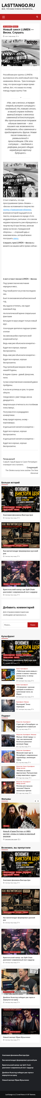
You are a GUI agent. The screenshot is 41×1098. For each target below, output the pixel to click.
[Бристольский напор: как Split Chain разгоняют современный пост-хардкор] (20, 574)
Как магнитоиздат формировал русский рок (19, 1060)
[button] (3, 17)
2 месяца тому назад (11, 518)
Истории (18, 507)
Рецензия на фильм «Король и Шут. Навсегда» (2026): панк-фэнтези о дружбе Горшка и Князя (18, 833)
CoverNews (20, 1094)
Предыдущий (20, 462)
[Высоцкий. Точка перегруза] (8, 706)
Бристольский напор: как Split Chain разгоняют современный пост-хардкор (17, 1066)
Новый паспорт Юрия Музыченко (16, 1037)
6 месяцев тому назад (11, 839)
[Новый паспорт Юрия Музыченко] (20, 1021)
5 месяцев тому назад (24, 680)
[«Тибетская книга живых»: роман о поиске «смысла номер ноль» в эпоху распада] (8, 675)
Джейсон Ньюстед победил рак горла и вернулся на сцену (17, 1073)
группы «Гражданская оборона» (17, 209)
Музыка (15, 26)
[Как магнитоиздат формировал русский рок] (20, 535)
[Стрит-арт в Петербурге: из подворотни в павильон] (8, 726)
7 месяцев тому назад (24, 709)
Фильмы (33, 734)
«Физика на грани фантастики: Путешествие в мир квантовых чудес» (26, 773)
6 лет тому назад (10, 36)
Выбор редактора (9, 507)
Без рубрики (7, 26)
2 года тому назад (23, 778)
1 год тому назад (22, 729)
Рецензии (6, 826)
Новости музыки (15, 584)
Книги (18, 668)
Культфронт (27, 507)
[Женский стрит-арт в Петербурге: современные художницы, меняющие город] (8, 756)
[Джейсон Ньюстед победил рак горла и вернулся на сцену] (20, 982)
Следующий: (21, 470)
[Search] (37, 17)
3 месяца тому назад (11, 1002)
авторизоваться (19, 615)
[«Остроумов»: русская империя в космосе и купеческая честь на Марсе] (8, 691)
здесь (15, 238)
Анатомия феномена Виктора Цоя (18, 515)
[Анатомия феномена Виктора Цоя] (20, 499)
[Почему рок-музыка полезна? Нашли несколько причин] (8, 787)
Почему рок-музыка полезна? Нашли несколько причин (24, 788)
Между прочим (8, 509)
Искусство (19, 722)
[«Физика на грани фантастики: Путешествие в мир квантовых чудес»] (8, 772)
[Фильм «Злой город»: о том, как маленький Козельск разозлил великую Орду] (8, 740)
